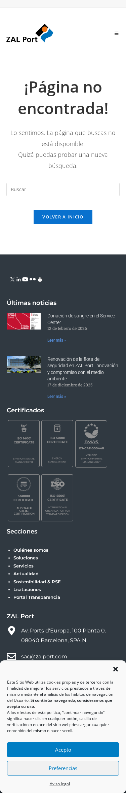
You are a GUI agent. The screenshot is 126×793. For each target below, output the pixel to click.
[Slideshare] (40, 279)
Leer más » (56, 340)
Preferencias (63, 768)
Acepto (63, 749)
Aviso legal (60, 784)
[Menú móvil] (117, 33)
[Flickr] (33, 279)
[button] (115, 669)
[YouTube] (25, 279)
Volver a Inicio (63, 217)
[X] (12, 279)
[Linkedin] (18, 279)
